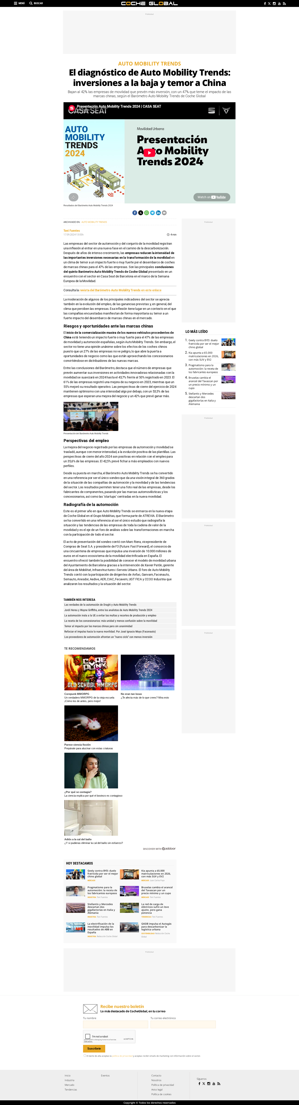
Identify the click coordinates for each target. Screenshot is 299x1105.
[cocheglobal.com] (149, 3)
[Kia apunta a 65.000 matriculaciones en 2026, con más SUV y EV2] (129, 874)
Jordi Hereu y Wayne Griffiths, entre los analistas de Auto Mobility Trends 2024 (108, 610)
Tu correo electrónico (163, 1018)
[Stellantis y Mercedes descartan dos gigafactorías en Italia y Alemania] (75, 908)
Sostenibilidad (148, 933)
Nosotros (156, 1080)
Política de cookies (161, 1094)
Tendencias (146, 917)
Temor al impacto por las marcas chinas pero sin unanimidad (98, 626)
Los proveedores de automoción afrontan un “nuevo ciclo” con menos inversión (108, 637)
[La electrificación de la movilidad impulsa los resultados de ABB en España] (75, 927)
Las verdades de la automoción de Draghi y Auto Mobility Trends (100, 604)
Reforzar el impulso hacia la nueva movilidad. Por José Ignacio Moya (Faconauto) (110, 631)
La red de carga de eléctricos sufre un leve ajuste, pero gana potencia (155, 908)
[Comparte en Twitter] (140, 212)
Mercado (91, 880)
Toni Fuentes (72, 230)
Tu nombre (89, 1018)
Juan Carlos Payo (157, 880)
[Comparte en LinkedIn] (158, 212)
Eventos (105, 1075)
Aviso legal (156, 1089)
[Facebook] (264, 4)
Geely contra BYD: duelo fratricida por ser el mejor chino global (103, 873)
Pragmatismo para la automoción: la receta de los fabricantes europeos (102, 890)
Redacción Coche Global (107, 936)
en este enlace (120, 290)
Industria (92, 897)
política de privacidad (122, 1055)
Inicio (67, 1075)
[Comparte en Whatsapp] (146, 212)
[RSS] (284, 4)
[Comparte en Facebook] (134, 212)
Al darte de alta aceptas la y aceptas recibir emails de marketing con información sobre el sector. (144, 1055)
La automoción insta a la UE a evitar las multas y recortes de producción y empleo (110, 615)
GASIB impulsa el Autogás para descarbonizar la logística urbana (156, 926)
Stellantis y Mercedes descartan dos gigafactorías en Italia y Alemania (101, 908)
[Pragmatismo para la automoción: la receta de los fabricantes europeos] (75, 891)
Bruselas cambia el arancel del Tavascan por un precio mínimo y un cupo (157, 890)
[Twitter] (269, 4)
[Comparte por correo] (164, 212)
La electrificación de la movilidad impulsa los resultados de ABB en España (101, 928)
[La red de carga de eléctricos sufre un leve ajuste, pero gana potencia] (129, 908)
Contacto (156, 1075)
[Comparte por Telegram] (152, 212)
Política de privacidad (162, 1084)
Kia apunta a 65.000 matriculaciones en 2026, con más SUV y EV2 (156, 873)
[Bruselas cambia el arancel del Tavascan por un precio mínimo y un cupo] (129, 891)
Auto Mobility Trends (94, 222)
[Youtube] (279, 4)
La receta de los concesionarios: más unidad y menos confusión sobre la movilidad (110, 620)
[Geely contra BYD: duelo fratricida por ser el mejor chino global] (75, 874)
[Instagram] (274, 4)
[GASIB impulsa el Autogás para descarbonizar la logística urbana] (129, 927)
